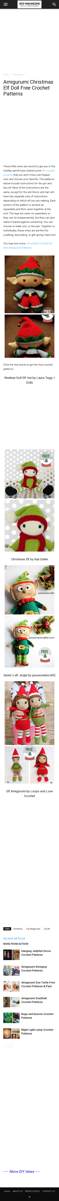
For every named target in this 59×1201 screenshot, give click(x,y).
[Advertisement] (29, 40)
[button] (5, 4)
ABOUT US (17, 1191)
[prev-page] (5, 1046)
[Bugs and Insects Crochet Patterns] (11, 1017)
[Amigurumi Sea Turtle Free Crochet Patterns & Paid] (11, 986)
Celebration (17, 74)
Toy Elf (47, 928)
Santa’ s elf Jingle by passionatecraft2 (29, 675)
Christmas (17, 928)
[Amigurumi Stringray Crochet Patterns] (11, 970)
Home (6, 74)
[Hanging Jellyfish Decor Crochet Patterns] (11, 954)
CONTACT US (49, 1191)
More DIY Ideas (22, 1171)
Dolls (29, 382)
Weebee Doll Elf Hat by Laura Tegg (28, 378)
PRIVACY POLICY (32, 1191)
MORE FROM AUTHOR (15, 943)
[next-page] (11, 1046)
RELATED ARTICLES (14, 938)
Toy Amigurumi (33, 928)
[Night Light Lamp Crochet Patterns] (11, 1033)
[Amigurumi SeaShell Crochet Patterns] (11, 1002)
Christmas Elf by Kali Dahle (29, 559)
